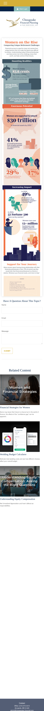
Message (5, 331)
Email (4, 318)
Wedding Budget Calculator (13, 454)
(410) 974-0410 (24, 706)
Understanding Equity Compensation (17, 499)
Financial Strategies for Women (15, 407)
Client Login (23, 9)
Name (4, 305)
